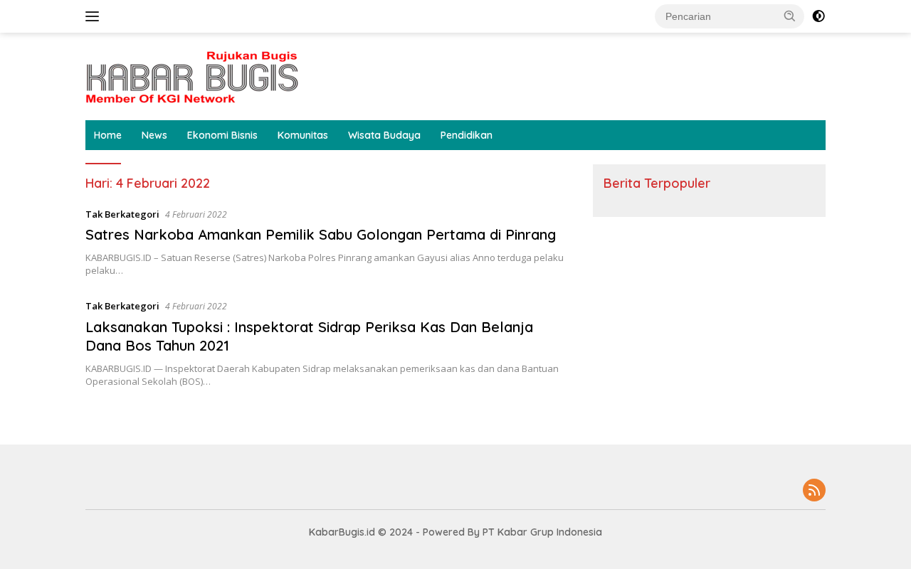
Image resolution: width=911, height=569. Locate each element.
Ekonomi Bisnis (222, 135)
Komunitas (303, 135)
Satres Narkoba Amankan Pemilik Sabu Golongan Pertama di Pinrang (320, 234)
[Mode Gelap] (818, 16)
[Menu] (95, 16)
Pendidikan (467, 135)
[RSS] (814, 491)
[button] (790, 15)
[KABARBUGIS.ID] (192, 75)
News (154, 135)
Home (108, 135)
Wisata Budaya (384, 135)
